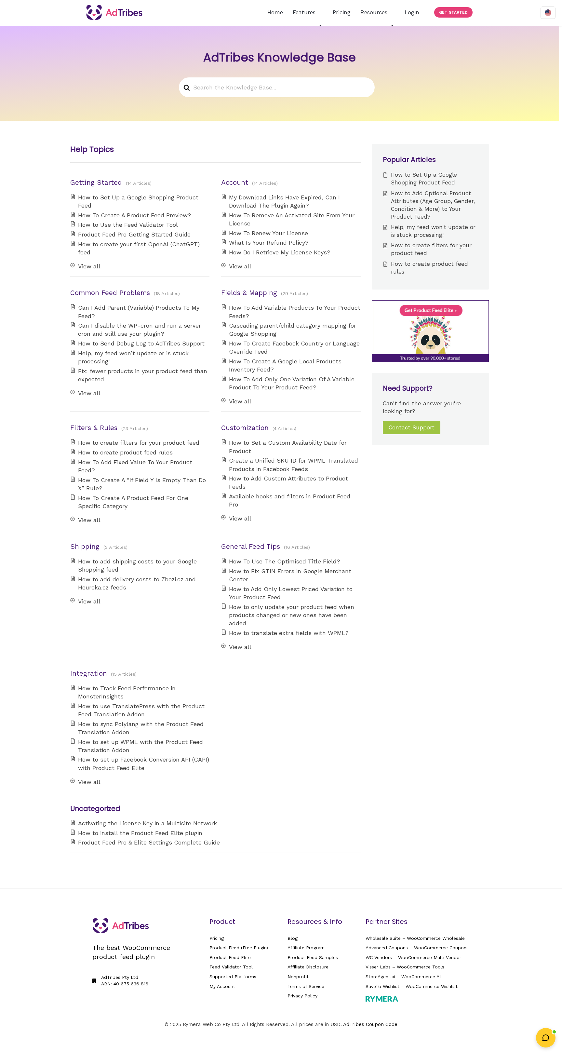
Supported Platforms (232, 976)
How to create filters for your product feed (138, 442)
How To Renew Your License (268, 233)
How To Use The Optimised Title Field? (284, 561)
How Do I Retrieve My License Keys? (279, 252)
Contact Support (412, 427)
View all (89, 266)
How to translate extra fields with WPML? (289, 632)
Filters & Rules (93, 428)
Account (234, 182)
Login (412, 12)
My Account (222, 986)
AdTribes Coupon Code (370, 1024)
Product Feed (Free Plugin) (238, 947)
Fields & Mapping (249, 293)
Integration (88, 673)
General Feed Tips (250, 546)
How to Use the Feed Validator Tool (128, 224)
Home (275, 12)
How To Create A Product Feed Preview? (134, 215)
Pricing (342, 12)
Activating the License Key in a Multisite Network (147, 823)
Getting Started (96, 182)
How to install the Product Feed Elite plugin (140, 833)
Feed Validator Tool (231, 966)
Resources (373, 12)
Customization (245, 428)
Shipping (85, 546)
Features (304, 12)
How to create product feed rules (125, 452)
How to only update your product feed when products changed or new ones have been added (291, 615)
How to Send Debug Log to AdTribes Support (141, 343)
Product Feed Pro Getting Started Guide (134, 234)
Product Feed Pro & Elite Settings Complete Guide (149, 842)
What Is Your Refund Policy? (269, 242)
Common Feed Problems (110, 293)
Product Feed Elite (230, 957)
